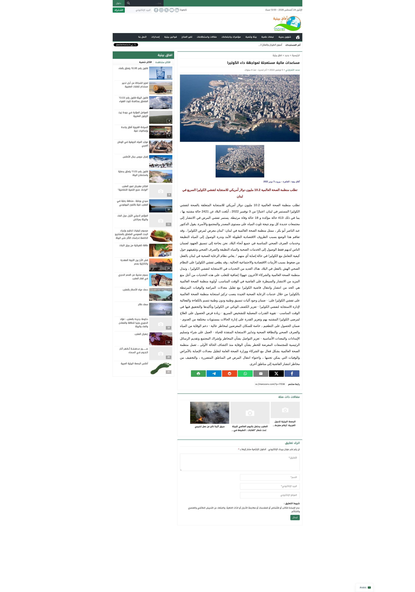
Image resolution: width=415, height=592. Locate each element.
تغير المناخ (187, 37)
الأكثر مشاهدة (163, 62)
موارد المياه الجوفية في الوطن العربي (132, 144)
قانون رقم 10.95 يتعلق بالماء (133, 68)
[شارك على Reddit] (229, 373)
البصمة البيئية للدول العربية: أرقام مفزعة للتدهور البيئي (285, 425)
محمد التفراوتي (292, 70)
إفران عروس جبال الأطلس (135, 157)
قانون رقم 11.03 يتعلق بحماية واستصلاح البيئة (133, 173)
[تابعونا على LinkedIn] (176, 10)
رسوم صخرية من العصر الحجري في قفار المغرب (133, 277)
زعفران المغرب (141, 334)
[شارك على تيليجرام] (214, 373)
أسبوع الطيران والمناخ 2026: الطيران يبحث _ (262, 45)
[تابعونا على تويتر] (166, 10)
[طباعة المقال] (198, 373)
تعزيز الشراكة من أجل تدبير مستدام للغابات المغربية (135, 85)
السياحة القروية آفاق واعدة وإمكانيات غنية (134, 129)
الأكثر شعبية (145, 62)
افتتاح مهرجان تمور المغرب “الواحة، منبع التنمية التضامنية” (133, 188)
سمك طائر (143, 304)
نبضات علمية (267, 37)
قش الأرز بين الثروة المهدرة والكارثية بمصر (134, 262)
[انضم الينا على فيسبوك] (155, 10)
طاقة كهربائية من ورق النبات (133, 245)
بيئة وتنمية (251, 37)
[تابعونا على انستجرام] (161, 10)
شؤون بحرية (285, 37)
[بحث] (128, 3)
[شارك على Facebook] (292, 373)
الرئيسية (298, 37)
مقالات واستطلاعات (207, 37)
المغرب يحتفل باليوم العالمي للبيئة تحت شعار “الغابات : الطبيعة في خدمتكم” (250, 430)
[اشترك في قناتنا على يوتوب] (171, 10)
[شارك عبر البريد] (260, 373)
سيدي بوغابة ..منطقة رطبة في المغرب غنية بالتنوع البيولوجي (132, 203)
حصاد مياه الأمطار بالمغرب (135, 289)
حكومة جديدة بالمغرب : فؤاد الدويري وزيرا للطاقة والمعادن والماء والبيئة (133, 323)
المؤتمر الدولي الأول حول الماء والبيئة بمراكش (133, 218)
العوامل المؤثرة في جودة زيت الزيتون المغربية (133, 114)
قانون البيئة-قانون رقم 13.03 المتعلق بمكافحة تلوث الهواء (133, 100)
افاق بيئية (277, 55)
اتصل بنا (142, 37)
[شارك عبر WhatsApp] (245, 373)
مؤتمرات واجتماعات (231, 37)
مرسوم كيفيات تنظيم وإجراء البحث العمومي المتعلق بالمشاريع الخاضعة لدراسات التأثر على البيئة (131, 234)
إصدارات (155, 37)
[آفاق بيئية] (207, 23)
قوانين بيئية (170, 37)
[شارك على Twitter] (276, 373)
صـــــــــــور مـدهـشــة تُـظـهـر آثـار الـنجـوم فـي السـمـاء (133, 351)
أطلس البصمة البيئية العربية (134, 363)
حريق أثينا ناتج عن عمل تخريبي (210, 426)
